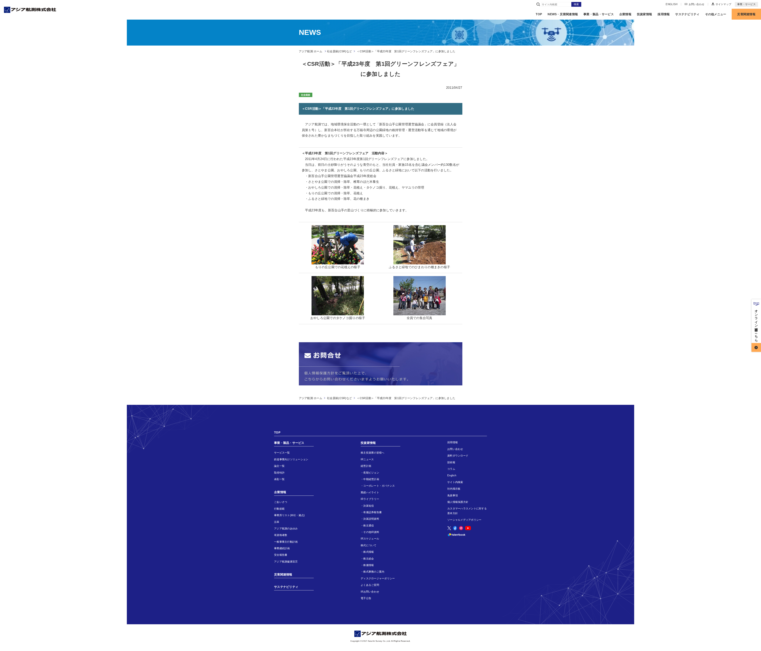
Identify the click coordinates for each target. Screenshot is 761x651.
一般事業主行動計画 (286, 541)
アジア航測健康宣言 (286, 561)
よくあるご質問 (370, 584)
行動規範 (279, 508)
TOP (539, 14)
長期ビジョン (371, 472)
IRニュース (367, 459)
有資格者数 (280, 535)
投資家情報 (644, 14)
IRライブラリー (370, 499)
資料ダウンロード (457, 455)
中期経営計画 (371, 479)
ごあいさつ (280, 501)
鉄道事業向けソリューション (291, 459)
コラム (451, 468)
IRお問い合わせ (370, 591)
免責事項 (452, 495)
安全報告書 (280, 554)
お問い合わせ (696, 4)
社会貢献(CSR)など (339, 51)
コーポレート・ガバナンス (379, 485)
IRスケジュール (370, 538)
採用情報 (664, 14)
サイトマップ (723, 4)
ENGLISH (671, 4)
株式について (369, 545)
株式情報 (368, 551)
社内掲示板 (453, 488)
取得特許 (279, 472)
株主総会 (368, 558)
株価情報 (368, 565)
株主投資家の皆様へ (372, 452)
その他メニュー (715, 14)
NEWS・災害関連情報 (563, 14)
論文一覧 (279, 465)
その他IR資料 (371, 532)
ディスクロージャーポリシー (378, 578)
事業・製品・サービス (598, 14)
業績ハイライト (370, 492)
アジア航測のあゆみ (286, 528)
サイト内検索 (455, 482)
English (451, 475)
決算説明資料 (371, 518)
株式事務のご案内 (373, 571)
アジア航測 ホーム (310, 398)
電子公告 (366, 598)
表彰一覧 (279, 479)
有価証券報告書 (372, 512)
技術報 (451, 462)
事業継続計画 (282, 548)
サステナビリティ (687, 14)
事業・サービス (746, 4)
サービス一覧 (282, 452)
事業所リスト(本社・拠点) (289, 515)
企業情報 (625, 14)
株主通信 (368, 525)
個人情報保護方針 (457, 501)
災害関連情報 (746, 14)
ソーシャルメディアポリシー (464, 519)
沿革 (276, 521)
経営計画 (366, 465)
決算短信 (368, 505)
